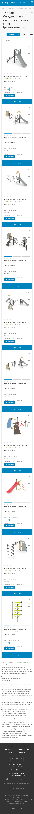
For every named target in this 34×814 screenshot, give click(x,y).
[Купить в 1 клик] (28, 52)
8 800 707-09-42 (17, 764)
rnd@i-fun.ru (18, 770)
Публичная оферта (18, 788)
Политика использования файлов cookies (18, 783)
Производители (23, 749)
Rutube (17, 759)
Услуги (23, 746)
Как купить (9, 749)
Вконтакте (12, 759)
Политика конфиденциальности (18, 779)
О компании (12, 746)
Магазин (11, 752)
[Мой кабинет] (27, 3)
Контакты (22, 752)
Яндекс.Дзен (22, 759)
